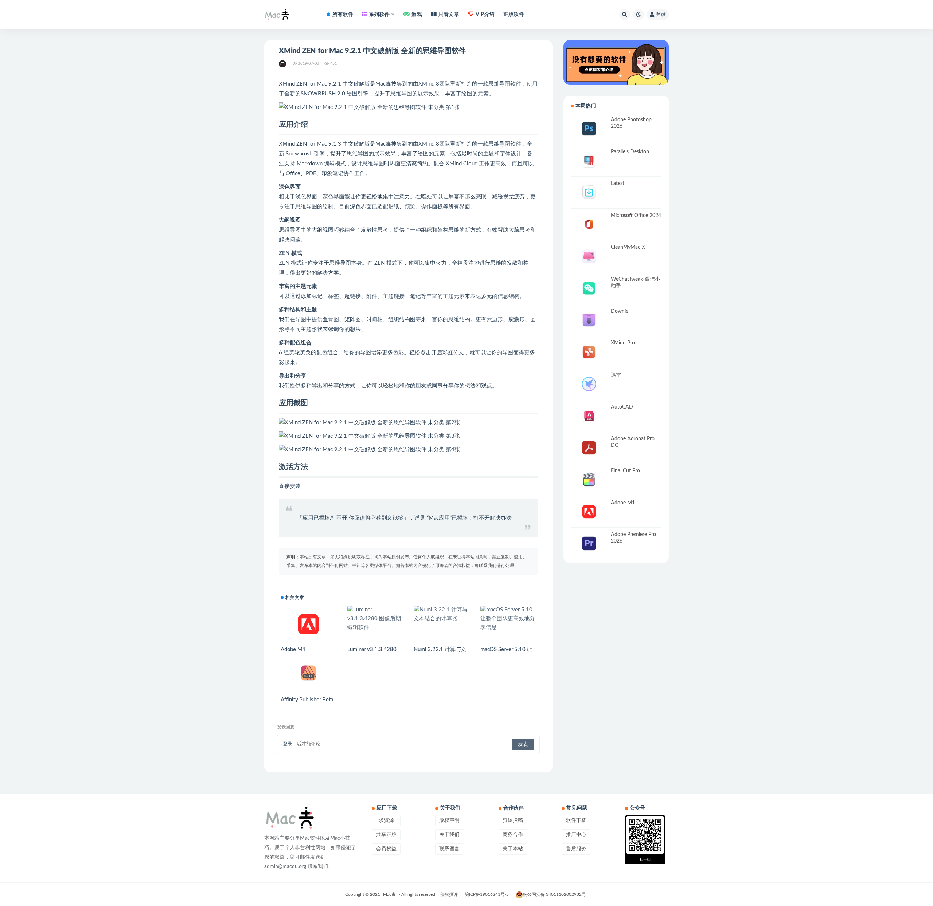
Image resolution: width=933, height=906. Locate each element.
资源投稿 (513, 820)
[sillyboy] (283, 63)
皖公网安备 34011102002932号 (554, 894)
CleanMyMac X (628, 247)
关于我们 (449, 834)
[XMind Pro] (589, 352)
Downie (619, 311)
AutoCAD (622, 407)
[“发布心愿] (616, 62)
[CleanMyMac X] (589, 256)
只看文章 (448, 14)
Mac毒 (389, 894)
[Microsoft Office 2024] (589, 224)
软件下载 (576, 820)
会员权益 (386, 848)
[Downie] (589, 320)
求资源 (386, 820)
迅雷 (616, 375)
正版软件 (513, 14)
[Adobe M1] (308, 624)
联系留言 (449, 848)
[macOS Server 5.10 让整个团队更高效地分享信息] (508, 619)
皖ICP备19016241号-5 (487, 894)
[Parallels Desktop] (589, 161)
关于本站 (513, 848)
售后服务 (576, 848)
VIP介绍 (485, 14)
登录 (661, 14)
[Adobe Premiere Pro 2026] (589, 543)
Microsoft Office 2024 (636, 215)
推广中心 (576, 834)
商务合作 (513, 834)
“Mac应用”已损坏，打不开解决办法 (469, 518)
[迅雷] (589, 384)
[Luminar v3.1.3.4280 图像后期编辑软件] (375, 619)
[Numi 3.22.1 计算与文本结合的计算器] (441, 614)
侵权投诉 (449, 894)
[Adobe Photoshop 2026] (589, 129)
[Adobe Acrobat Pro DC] (589, 448)
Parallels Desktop (630, 151)
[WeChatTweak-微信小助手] (589, 288)
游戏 (416, 14)
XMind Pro (623, 343)
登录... (289, 744)
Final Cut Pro (625, 470)
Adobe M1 (293, 649)
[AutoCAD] (589, 416)
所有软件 (342, 14)
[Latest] (589, 192)
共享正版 (386, 834)
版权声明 (449, 820)
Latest (617, 183)
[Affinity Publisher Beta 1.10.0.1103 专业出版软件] (308, 673)
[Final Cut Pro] (589, 480)
